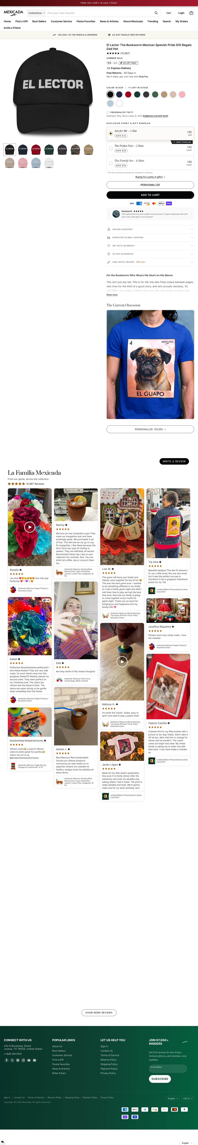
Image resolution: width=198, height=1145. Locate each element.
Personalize (150, 184)
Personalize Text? (121, 112)
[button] (99, 35)
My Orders (182, 21)
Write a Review (174, 461)
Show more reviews (99, 1012)
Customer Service (61, 21)
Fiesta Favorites (86, 21)
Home (7, 21)
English (171, 1098)
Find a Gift (21, 21)
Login (181, 13)
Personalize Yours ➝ (150, 429)
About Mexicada (133, 21)
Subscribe (159, 1078)
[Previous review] (110, 214)
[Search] (156, 13)
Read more (112, 294)
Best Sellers (39, 21)
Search (167, 21)
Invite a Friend (12, 27)
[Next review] (191, 214)
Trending (152, 21)
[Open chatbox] (2, 1142)
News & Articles (109, 21)
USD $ (186, 1098)
